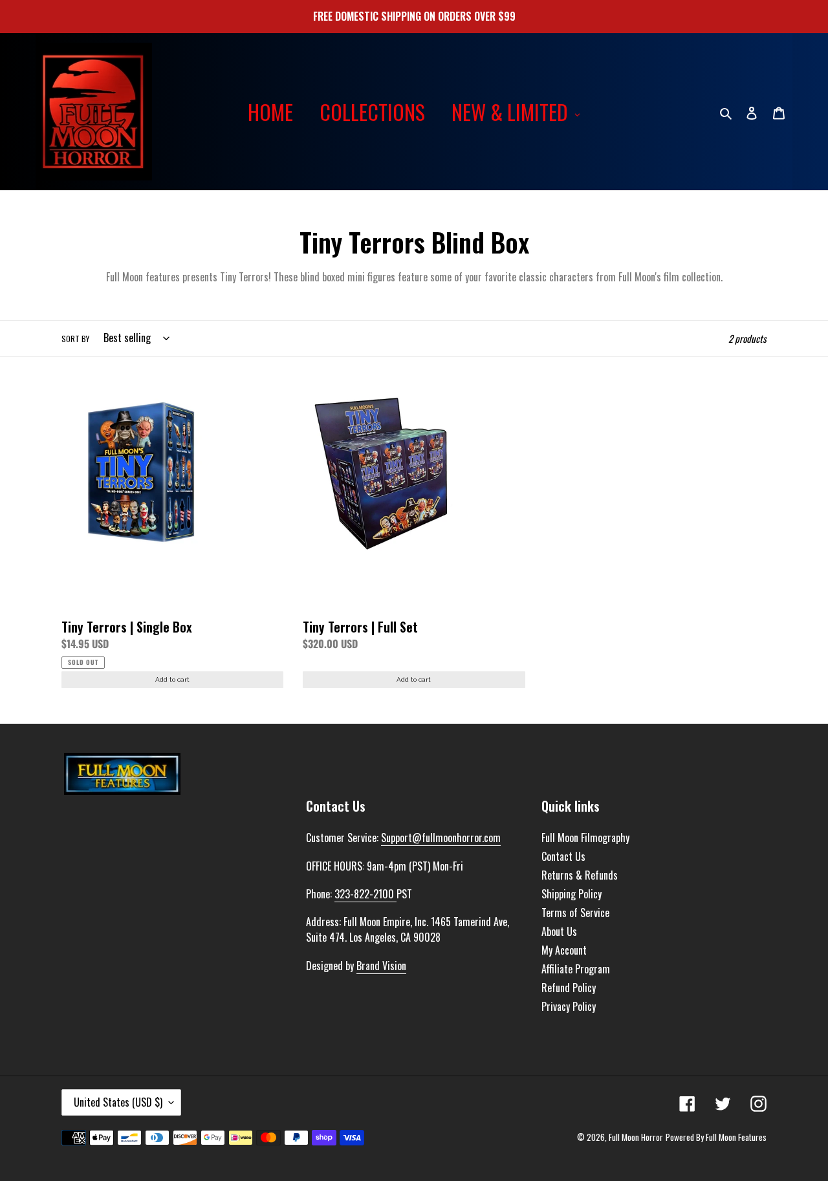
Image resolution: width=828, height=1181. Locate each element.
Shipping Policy (571, 894)
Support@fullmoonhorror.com (441, 837)
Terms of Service (575, 912)
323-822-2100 (365, 894)
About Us (559, 931)
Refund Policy (568, 987)
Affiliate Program (575, 969)
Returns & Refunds (579, 875)
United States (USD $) (118, 1102)
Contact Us (563, 856)
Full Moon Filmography (585, 837)
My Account (564, 950)
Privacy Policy (568, 1006)
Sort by (75, 338)
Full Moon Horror (636, 1137)
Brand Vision (381, 965)
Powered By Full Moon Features (716, 1137)
